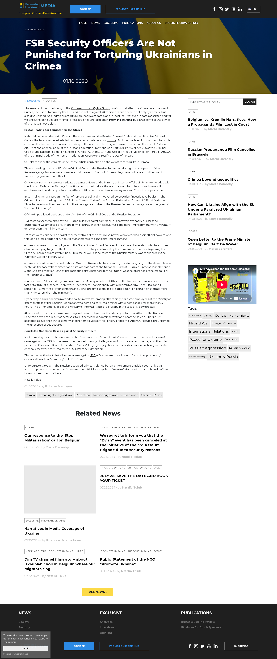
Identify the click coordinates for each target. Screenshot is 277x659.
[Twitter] (227, 9)
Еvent (157, 427)
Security (24, 627)
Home (83, 22)
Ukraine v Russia (151, 395)
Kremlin (235, 331)
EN (254, 9)
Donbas (221, 315)
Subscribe (241, 646)
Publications (132, 22)
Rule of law (83, 395)
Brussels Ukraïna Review (198, 621)
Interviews (107, 627)
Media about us (35, 551)
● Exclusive (33, 100)
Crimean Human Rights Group (90, 108)
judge (117, 270)
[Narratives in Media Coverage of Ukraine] (60, 489)
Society (24, 621)
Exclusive (111, 22)
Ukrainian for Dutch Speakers (201, 627)
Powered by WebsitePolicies (15, 654)
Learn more (10, 642)
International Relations (209, 331)
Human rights (46, 395)
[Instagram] (221, 9)
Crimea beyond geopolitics (213, 179)
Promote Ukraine (113, 427)
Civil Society (195, 315)
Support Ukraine (139, 427)
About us (154, 22)
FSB (93, 355)
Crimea (30, 395)
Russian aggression (105, 395)
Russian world (129, 395)
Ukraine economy (197, 356)
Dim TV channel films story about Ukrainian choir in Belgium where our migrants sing (59, 564)
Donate (85, 9)
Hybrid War (65, 395)
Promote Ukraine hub (130, 9)
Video (80, 551)
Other (29, 427)
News (95, 22)
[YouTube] (233, 9)
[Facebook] (214, 9)
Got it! (25, 648)
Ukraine (146, 182)
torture (111, 140)
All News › (98, 592)
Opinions (106, 632)
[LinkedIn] (240, 9)
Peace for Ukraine (205, 339)
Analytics (39, 29)
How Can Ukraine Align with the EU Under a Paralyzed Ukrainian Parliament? (221, 209)
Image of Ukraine (224, 323)
